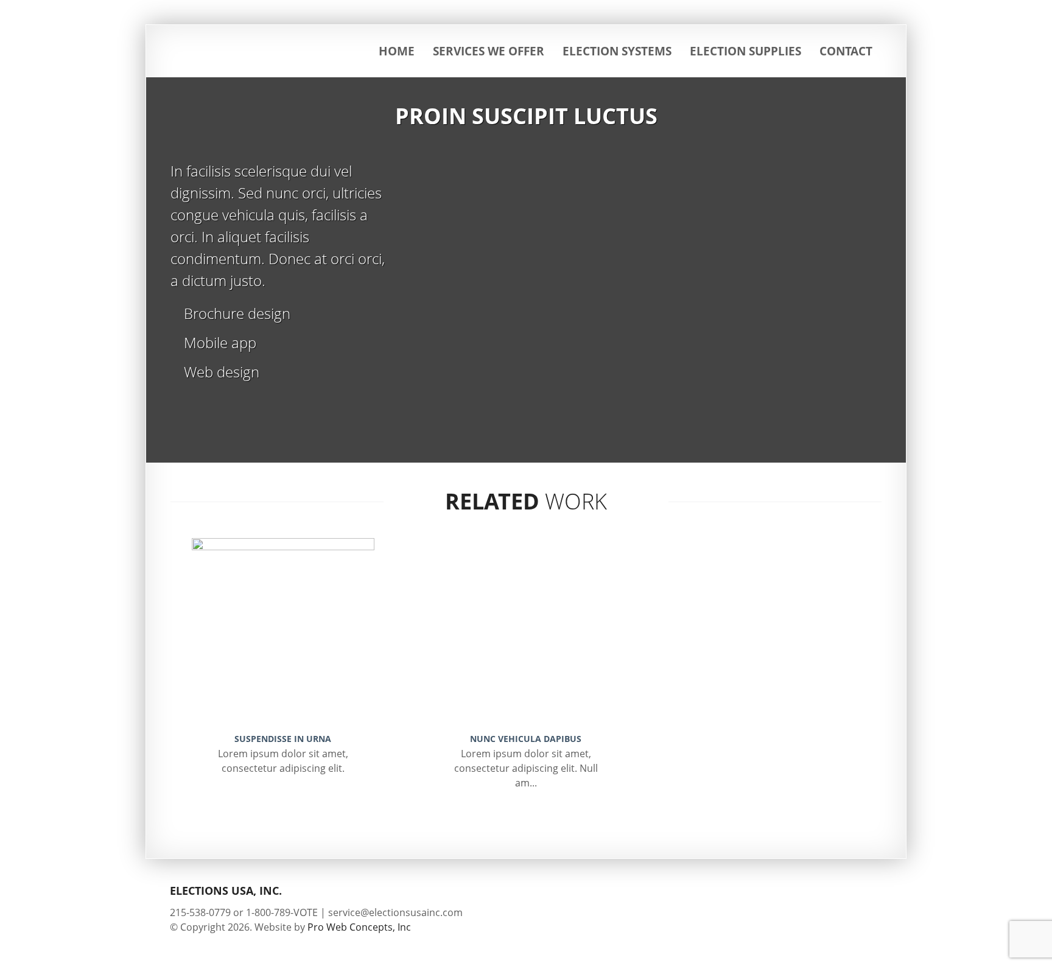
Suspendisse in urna (282, 738)
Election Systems (617, 51)
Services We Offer (488, 51)
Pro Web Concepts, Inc (359, 927)
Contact (845, 51)
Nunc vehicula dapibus (525, 738)
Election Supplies (745, 51)
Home (397, 51)
